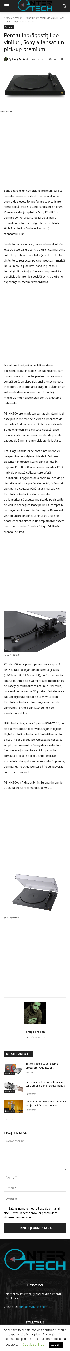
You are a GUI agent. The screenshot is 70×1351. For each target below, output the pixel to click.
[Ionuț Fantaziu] (6, 59)
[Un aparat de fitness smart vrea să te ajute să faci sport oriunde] (13, 1106)
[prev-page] (6, 1119)
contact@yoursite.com (33, 1307)
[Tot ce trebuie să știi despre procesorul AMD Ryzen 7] (13, 1068)
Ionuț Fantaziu (20, 59)
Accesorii (18, 18)
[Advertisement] (35, 153)
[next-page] (12, 1119)
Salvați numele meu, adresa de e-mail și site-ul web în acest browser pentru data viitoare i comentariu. (32, 1212)
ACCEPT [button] (56, 1344)
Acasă (7, 18)
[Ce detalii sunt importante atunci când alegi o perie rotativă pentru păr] (13, 1086)
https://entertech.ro (35, 1037)
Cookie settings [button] (33, 1344)
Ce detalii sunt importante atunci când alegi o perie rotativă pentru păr (45, 1085)
